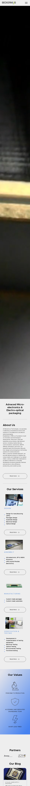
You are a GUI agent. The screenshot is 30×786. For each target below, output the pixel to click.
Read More (13, 532)
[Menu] (26, 3)
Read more (13, 476)
